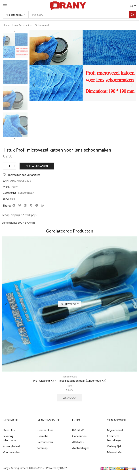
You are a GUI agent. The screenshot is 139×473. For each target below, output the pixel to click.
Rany (14, 186)
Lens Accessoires (22, 25)
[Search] (132, 14)
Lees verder (69, 397)
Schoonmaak (42, 25)
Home (6, 25)
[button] (5, 5)
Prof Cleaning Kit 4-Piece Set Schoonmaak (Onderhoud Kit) (69, 380)
